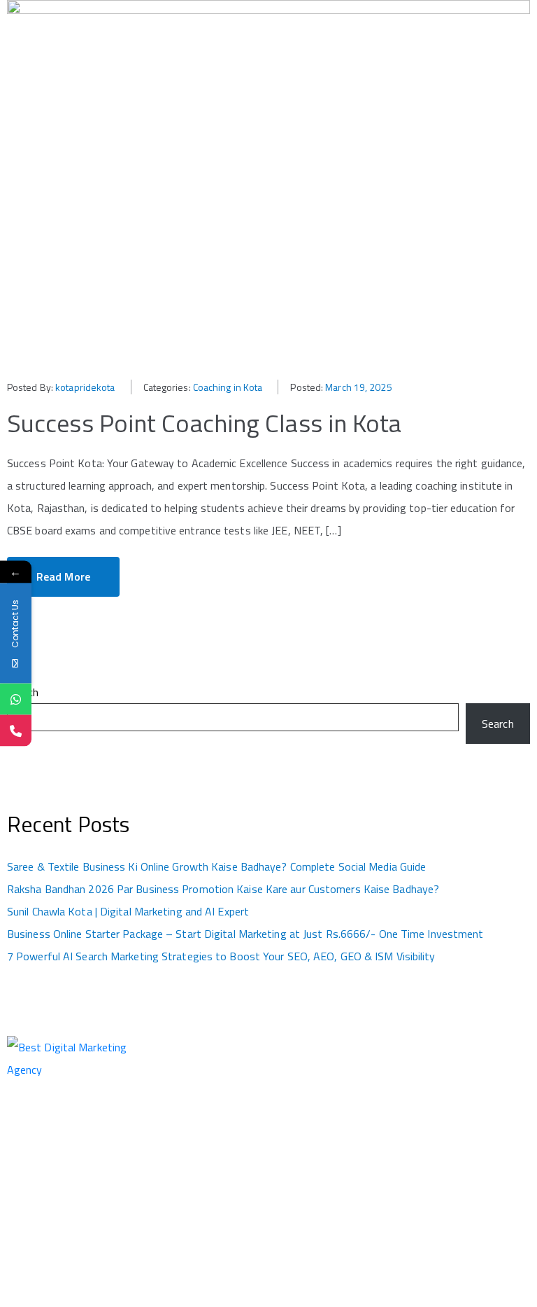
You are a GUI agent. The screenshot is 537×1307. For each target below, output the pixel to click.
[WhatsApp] (15, 699)
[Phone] (15, 731)
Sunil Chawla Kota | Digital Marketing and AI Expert (128, 911)
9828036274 (303, 1110)
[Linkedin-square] (448, 1091)
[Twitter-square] (436, 1091)
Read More (63, 576)
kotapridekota (85, 387)
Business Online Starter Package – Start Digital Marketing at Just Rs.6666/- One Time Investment (245, 933)
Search (23, 692)
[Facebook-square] (414, 1091)
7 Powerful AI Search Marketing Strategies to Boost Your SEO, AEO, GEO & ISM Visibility (221, 956)
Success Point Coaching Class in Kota (204, 422)
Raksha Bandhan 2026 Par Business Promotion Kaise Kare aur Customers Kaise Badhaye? (223, 888)
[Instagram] (425, 1091)
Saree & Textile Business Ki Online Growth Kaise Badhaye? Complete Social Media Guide (216, 866)
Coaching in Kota (228, 387)
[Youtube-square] (459, 1091)
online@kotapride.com (324, 1152)
